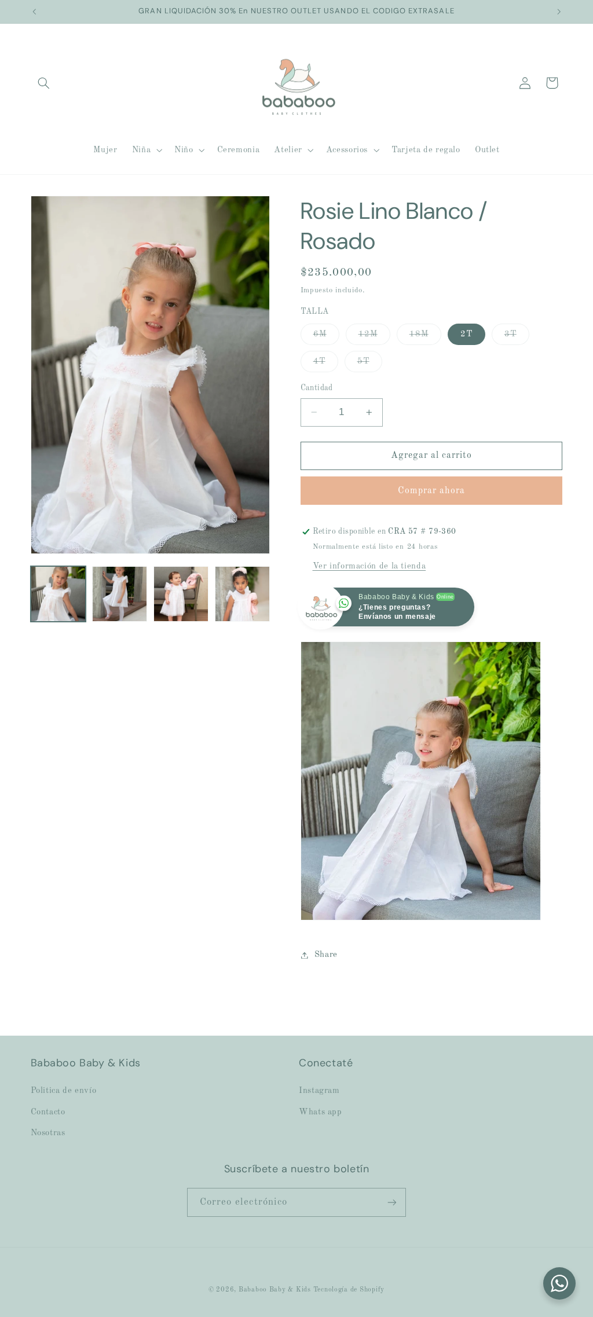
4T (325, 364)
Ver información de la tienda (369, 566)
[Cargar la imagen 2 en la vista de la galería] (120, 594)
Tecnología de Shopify (349, 1289)
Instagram (319, 1091)
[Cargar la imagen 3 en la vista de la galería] (181, 594)
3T (516, 337)
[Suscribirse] (392, 1202)
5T (369, 364)
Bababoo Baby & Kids (276, 1289)
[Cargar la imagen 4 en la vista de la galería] (242, 594)
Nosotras (48, 1133)
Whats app (320, 1112)
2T (466, 334)
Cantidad (317, 388)
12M (374, 337)
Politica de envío (64, 1091)
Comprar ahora (432, 491)
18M (425, 337)
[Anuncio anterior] (34, 11)
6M (326, 337)
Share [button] (326, 955)
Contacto (48, 1112)
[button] (44, 82)
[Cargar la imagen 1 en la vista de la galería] (58, 594)
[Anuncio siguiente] (559, 11)
